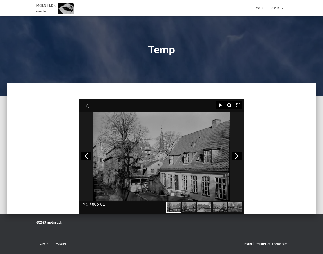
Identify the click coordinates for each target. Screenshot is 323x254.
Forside (275, 8)
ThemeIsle (279, 244)
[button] (282, 8)
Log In (259, 8)
